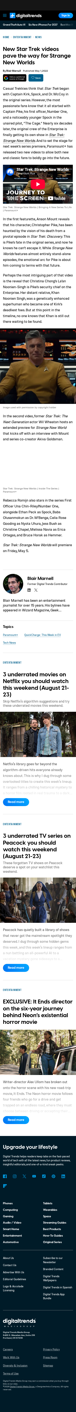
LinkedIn (63, 1176)
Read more (16, 802)
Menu (5, 15)
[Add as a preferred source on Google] (14, 78)
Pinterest (53, 1176)
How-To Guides (53, 1236)
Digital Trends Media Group (22, 1386)
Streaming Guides (54, 1223)
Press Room (50, 1357)
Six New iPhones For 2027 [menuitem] (43, 25)
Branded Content (53, 1269)
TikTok (44, 1176)
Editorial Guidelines (14, 1279)
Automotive (11, 1242)
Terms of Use (11, 1373)
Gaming (8, 1216)
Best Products (52, 1229)
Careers (8, 1349)
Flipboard (5, 1186)
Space (47, 1216)
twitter (35, 590)
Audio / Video (12, 1223)
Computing (10, 1210)
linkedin (29, 590)
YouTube (34, 1176)
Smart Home (11, 1229)
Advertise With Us (13, 1272)
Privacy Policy (51, 1349)
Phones (8, 1203)
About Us (8, 1258)
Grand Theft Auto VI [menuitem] (14, 25)
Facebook (5, 1176)
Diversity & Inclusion (15, 1365)
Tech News (9, 642)
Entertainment (12, 1236)
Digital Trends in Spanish (57, 1287)
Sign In (65, 15)
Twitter (24, 1176)
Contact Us (9, 1265)
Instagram (14, 1176)
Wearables (50, 1210)
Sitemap (48, 1365)
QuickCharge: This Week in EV (42, 635)
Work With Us (11, 1357)
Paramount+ (10, 635)
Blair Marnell (13, 71)
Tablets (47, 1203)
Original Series (52, 1242)
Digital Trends (21, 20)
